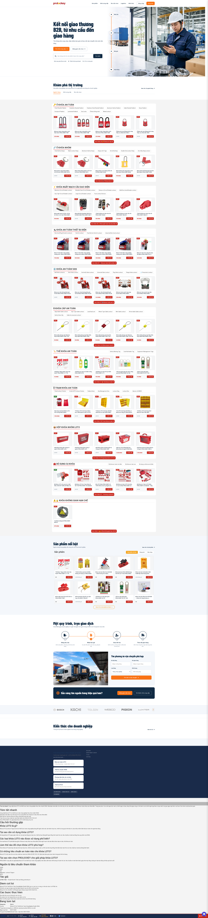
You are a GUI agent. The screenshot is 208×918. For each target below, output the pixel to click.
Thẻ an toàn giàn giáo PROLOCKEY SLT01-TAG (121, 597)
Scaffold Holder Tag (129, 351)
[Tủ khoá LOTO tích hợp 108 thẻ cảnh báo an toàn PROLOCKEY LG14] (104, 402)
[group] (61, 709)
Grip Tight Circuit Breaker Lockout (63, 193)
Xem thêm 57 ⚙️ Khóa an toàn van (103, 302)
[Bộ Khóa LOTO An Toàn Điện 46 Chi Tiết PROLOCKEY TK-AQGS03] (83, 475)
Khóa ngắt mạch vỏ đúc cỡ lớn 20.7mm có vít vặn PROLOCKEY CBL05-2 (62, 215)
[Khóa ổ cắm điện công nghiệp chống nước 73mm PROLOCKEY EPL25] (62, 244)
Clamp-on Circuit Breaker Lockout (107, 190)
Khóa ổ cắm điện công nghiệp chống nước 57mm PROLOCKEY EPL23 (104, 254)
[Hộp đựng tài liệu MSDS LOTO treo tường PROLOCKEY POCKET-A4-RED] (62, 402)
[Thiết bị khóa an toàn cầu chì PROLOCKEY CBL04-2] (124, 205)
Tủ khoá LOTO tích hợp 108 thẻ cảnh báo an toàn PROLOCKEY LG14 (103, 412)
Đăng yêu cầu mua (77, 49)
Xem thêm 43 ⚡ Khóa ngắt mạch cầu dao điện (103, 223)
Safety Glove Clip (59, 315)
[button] (153, 709)
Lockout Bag (116, 391)
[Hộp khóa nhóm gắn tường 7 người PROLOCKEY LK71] (83, 439)
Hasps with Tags (102, 151)
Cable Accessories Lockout (74, 315)
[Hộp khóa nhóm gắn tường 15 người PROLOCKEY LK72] (62, 439)
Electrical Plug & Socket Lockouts (63, 233)
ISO (1, 871)
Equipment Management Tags (145, 351)
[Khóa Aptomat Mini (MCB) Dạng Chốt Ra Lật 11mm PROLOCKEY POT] (124, 563)
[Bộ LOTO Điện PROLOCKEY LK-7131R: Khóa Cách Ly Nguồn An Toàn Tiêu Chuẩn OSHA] (104, 475)
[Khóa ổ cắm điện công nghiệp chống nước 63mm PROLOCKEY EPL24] (83, 244)
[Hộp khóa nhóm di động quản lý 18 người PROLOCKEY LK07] (104, 439)
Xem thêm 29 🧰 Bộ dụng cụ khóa (103, 494)
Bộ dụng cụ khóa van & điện (146, 464)
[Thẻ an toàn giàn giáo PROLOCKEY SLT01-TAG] (145, 363)
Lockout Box (126, 391)
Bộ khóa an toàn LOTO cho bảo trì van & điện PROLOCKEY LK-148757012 (124, 486)
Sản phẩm (95, 3)
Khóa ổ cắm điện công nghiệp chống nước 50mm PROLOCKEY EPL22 (124, 254)
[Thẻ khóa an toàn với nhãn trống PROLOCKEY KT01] (83, 363)
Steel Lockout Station (60, 391)
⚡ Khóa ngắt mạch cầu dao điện (71, 187)
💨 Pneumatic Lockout (146, 272)
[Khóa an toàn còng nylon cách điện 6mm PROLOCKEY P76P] (62, 123)
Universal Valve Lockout (103, 272)
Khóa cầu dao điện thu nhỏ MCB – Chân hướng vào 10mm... (103, 572)
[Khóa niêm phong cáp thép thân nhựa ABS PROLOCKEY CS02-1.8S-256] (145, 326)
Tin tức (87, 754)
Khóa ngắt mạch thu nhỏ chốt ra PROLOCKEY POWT (63, 597)
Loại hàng (113, 668)
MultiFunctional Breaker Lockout (128, 190)
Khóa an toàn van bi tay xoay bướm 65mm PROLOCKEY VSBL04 (123, 294)
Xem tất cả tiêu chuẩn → (58, 757)
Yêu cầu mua (114, 3)
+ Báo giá (69, 577)
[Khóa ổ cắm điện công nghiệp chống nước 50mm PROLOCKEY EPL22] (124, 244)
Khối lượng (134, 668)
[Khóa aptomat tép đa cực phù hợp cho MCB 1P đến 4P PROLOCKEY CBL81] (84, 588)
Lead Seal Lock (91, 311)
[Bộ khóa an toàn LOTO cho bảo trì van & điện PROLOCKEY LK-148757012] (124, 475)
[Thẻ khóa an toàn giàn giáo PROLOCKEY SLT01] (104, 588)
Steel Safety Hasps (60, 151)
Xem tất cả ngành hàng (147, 88)
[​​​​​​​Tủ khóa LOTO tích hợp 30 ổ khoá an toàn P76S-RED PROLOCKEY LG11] (145, 402)
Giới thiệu (88, 756)
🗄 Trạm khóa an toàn (65, 388)
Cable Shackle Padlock (130, 108)
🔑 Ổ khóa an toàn (63, 105)
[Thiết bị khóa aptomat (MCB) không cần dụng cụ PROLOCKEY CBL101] (84, 563)
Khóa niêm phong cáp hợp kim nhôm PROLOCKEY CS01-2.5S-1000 (103, 336)
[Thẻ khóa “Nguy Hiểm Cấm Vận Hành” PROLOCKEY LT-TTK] (62, 363)
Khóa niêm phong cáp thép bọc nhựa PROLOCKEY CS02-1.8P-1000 (62, 336)
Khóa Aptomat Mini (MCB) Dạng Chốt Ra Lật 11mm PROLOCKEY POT (123, 572)
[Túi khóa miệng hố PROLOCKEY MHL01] (62, 512)
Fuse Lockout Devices (100, 193)
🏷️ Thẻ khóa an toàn (65, 351)
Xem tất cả (150, 729)
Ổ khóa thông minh (95, 111)
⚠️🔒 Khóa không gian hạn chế (70, 500)
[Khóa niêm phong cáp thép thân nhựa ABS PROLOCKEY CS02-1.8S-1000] (83, 326)
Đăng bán (150, 3)
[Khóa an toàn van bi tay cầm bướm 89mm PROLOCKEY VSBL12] (145, 283)
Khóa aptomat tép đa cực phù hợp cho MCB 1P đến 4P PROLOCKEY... (83, 597)
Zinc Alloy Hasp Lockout (144, 151)
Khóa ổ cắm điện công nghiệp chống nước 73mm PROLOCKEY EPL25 (62, 254)
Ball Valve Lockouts (60, 272)
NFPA (1, 874)
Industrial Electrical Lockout (112, 233)
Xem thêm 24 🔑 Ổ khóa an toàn (103, 141)
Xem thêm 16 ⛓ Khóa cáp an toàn (103, 345)
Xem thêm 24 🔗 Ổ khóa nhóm (103, 181)
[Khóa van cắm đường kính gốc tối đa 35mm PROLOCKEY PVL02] (104, 283)
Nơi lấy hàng (114, 660)
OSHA (1, 867)
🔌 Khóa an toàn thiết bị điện (69, 230)
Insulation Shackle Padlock (76, 108)
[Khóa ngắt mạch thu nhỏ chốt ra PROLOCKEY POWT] (64, 588)
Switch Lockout (79, 233)
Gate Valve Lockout (73, 272)
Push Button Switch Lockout (94, 233)
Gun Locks (84, 111)
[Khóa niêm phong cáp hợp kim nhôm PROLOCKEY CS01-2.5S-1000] (104, 326)
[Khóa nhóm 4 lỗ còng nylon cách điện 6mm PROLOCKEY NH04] (124, 162)
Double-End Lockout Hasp (127, 151)
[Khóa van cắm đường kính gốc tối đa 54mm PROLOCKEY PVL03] (83, 283)
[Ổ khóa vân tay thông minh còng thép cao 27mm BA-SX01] (145, 123)
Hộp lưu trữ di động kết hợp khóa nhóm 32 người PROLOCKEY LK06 (124, 449)
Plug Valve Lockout (118, 272)
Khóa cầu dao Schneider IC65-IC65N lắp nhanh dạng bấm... (143, 572)
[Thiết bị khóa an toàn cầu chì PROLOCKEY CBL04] (104, 205)
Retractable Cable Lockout (136, 311)
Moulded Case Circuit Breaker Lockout (85, 190)
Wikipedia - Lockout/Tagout (7, 872)
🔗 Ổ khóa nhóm (62, 147)
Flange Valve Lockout (131, 272)
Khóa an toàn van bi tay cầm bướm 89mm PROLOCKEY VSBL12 (144, 294)
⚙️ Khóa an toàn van (65, 269)
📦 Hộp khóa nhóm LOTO (66, 427)
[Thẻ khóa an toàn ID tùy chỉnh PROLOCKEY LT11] (104, 363)
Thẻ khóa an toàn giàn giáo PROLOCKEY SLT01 (102, 597)
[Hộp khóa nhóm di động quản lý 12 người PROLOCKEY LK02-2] (145, 439)
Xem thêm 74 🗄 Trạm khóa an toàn (103, 421)
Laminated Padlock (73, 111)
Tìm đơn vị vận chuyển (130, 677)
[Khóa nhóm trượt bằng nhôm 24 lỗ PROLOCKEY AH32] (104, 162)
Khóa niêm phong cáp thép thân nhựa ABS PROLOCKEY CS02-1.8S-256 (145, 336)
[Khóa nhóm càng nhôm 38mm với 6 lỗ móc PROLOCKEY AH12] (62, 162)
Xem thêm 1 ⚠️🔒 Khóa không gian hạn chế (103, 531)
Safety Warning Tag (115, 351)
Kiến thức (131, 3)
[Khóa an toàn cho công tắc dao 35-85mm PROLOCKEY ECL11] (145, 244)
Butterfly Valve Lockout (88, 272)
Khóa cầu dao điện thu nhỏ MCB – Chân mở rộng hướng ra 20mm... (143, 597)
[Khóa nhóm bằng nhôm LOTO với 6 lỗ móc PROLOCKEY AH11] (83, 162)
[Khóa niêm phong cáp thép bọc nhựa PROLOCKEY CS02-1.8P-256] (124, 326)
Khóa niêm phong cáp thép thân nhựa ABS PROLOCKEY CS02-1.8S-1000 (83, 336)
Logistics (123, 3)
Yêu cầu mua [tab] (77, 92)
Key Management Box (103, 391)
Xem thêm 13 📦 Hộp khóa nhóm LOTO (103, 458)
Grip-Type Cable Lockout (77, 311)
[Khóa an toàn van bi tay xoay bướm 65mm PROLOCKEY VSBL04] (124, 283)
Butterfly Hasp (114, 151)
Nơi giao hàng (135, 660)
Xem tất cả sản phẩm (147, 547)
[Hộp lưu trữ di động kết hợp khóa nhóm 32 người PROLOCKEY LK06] (124, 439)
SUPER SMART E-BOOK (91, 752)
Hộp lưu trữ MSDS (137, 391)
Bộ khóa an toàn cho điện (115, 464)
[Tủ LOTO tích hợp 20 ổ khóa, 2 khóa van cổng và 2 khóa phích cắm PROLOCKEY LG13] (124, 402)
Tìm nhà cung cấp (60, 49)
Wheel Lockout (107, 111)
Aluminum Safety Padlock (113, 108)
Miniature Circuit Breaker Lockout (63, 190)
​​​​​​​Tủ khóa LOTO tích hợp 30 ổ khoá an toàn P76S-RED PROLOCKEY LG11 (144, 412)
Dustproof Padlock (59, 111)
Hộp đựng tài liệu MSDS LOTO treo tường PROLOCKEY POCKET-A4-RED (62, 412)
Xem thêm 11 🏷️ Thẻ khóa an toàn (103, 382)
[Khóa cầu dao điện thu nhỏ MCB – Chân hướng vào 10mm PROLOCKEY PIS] (104, 563)
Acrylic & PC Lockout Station (76, 391)
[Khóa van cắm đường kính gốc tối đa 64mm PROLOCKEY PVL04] (62, 283)
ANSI (1, 869)
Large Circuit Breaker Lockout (83, 193)
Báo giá (68, 136)
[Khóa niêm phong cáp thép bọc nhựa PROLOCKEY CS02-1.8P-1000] (62, 326)
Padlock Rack (91, 391)
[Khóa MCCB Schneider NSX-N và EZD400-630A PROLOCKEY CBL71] (83, 205)
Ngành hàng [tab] (56, 92)
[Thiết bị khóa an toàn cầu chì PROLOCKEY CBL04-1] (145, 205)
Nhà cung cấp (104, 3)
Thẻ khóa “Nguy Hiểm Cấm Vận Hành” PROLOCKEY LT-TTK (63, 572)
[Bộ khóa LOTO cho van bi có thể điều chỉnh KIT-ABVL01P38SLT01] (62, 475)
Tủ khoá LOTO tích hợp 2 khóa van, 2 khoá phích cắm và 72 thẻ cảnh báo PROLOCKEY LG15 (83, 412)
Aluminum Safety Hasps (88, 151)
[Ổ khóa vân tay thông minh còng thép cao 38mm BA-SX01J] (124, 123)
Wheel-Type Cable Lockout (105, 311)
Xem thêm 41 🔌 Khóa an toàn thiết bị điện (103, 263)
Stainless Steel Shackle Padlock (95, 108)
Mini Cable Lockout (121, 311)
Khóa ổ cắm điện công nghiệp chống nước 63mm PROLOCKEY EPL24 (83, 254)
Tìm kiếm (97, 56)
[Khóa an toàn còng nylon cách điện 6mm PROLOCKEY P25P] (104, 123)
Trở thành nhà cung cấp (143, 693)
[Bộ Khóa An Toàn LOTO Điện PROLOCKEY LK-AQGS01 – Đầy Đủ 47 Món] (145, 475)
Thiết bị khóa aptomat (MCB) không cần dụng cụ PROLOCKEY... (83, 572)
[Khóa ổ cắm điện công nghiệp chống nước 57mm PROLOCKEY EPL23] (104, 244)
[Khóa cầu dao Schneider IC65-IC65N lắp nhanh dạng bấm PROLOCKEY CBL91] (144, 563)
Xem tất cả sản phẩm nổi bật (103, 607)
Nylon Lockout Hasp (73, 151)
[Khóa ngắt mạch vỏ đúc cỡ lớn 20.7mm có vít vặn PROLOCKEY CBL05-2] (62, 205)
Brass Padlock (142, 108)
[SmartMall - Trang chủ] (59, 3)
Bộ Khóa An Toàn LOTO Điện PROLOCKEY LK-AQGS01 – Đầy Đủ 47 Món (144, 486)
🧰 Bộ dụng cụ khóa (64, 464)
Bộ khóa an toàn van (130, 464)
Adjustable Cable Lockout (61, 311)
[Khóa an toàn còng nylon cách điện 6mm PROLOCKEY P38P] (83, 123)
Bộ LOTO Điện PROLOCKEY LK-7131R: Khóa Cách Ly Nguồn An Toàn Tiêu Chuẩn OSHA (103, 486)
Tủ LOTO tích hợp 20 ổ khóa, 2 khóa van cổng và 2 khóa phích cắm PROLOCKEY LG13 (124, 412)
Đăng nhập (141, 3)
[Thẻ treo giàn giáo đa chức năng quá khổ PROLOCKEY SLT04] (124, 363)
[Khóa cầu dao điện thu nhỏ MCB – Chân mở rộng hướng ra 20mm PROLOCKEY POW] (144, 588)
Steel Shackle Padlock (60, 108)
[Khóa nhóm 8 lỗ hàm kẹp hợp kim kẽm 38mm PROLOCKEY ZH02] (145, 162)
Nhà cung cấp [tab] (67, 92)
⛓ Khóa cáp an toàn (64, 308)
